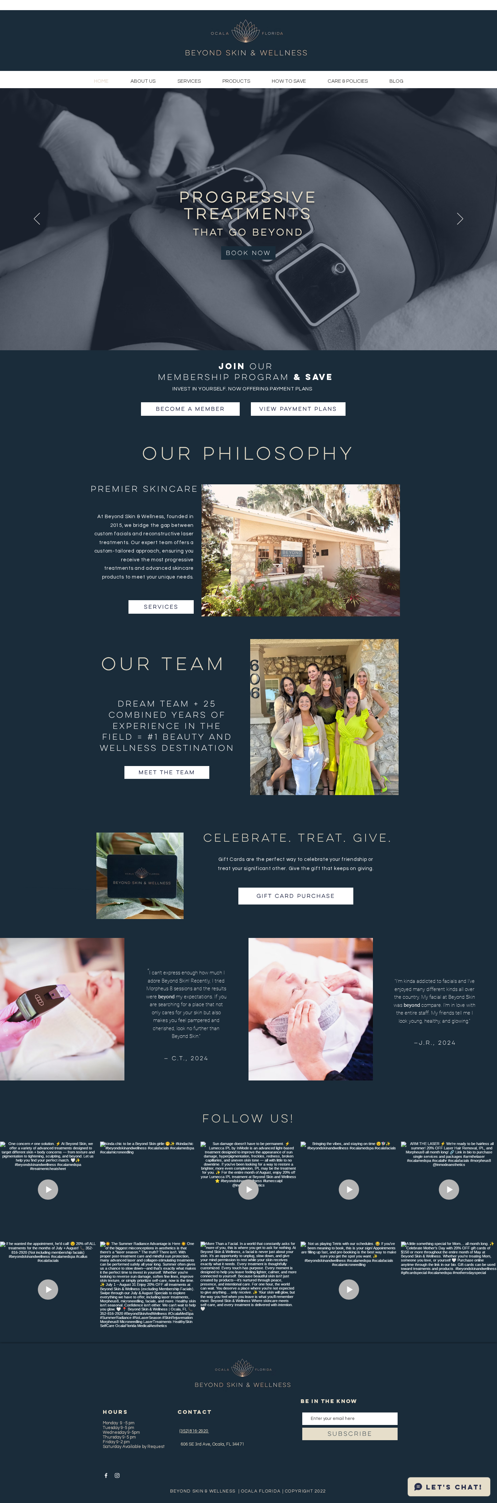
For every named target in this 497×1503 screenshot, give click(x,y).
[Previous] (37, 219)
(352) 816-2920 (194, 1431)
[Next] (460, 219)
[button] (289, 81)
